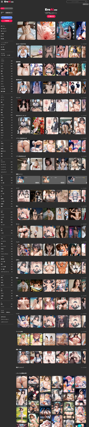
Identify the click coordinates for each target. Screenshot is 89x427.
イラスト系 (3, 55)
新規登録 (7, 20)
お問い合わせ (3, 316)
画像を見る (51, 16)
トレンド (3, 44)
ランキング (4, 31)
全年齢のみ (8, 312)
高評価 (3, 49)
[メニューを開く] (2, 2)
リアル (11, 8)
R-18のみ (2, 312)
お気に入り (4, 28)
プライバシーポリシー (5, 319)
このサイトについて (4, 321)
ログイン (7, 17)
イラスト (6, 8)
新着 (3, 33)
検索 (3, 38)
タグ (3, 36)
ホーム (3, 26)
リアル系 (8, 55)
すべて (2, 8)
